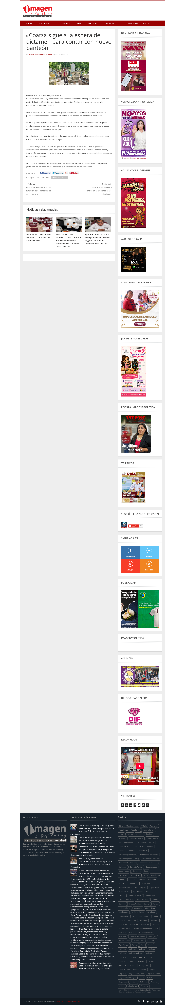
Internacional (150, 908)
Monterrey (145, 924)
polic (142, 945)
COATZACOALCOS (126, 842)
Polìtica (122, 961)
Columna (132, 850)
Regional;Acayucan (136, 974)
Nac (156, 928)
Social (133, 982)
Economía (152, 879)
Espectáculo (154, 887)
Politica (142, 957)
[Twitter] (148, 1001)
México (122, 920)
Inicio (29, 23)
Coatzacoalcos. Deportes (143, 846)
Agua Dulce (123, 830)
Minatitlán (143, 920)
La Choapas (123, 912)
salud (142, 978)
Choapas (122, 838)
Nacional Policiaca (146, 932)
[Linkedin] (156, 1001)
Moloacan (123, 924)
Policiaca (132, 949)
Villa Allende (132, 986)
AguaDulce (135, 830)
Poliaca (134, 945)
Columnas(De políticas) (128, 863)
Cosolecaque (124, 871)
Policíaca (142, 949)
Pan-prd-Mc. (123, 945)
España (143, 887)
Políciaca (152, 949)
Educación (134, 883)
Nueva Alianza (124, 941)
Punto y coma (130, 965)
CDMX (138, 834)
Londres (156, 916)
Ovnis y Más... (139, 941)
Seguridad (123, 982)
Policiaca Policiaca (136, 953)
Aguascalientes (148, 830)
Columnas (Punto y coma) (129, 859)
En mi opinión (147, 883)
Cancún (130, 834)
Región (152, 969)
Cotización (137, 871)
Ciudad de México (136, 838)
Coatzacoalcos (45, 23)
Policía (150, 945)
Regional (122, 974)
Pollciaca (151, 961)
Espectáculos (138, 891)
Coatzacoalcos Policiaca (145, 842)
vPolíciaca (144, 986)
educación (123, 883)
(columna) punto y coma (128, 826)
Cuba (146, 871)
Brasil (121, 834)
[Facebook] (143, 1001)
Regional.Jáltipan (153, 974)
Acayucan (153, 826)
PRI (120, 965)
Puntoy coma (144, 965)
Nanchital (122, 937)
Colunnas (122, 867)
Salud (149, 978)
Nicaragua (152, 937)
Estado (78, 23)
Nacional (92, 23)
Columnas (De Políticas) (149, 854)
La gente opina (138, 912)
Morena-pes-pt (125, 928)
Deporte (122, 879)
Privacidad (60, 1001)
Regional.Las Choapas (127, 978)
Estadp (146, 904)
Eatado (142, 879)
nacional (122, 932)
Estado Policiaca (142, 900)
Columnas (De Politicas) (128, 854)
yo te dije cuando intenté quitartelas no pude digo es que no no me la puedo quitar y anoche (139, 991)
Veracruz (154, 982)
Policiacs (122, 957)
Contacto (148, 23)
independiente (125, 908)
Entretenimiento (128, 23)
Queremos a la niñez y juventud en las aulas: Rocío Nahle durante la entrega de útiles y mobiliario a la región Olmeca (96, 966)
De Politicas (123, 875)
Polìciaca (122, 953)
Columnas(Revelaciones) (149, 863)
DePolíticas (155, 875)
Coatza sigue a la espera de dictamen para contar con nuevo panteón (69, 41)
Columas (122, 850)
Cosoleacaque (151, 867)
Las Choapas (124, 916)
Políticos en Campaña (136, 961)
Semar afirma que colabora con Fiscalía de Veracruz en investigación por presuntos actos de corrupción (95, 840)
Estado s (155, 900)
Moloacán (134, 924)
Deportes (132, 879)
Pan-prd (150, 941)
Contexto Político (136, 867)
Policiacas (150, 953)
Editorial (69, 1001)
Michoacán (132, 920)
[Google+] (152, 1001)
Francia (155, 904)
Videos (121, 986)
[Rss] (139, 1001)
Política (151, 957)
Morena (156, 924)
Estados (122, 904)
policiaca (122, 949)
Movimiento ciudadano (143, 928)
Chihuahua (148, 834)
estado (149, 891)
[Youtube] (161, 1001)
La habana (151, 912)
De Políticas (135, 875)
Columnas (109, 23)
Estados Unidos (135, 904)
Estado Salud (150, 896)
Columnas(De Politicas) (150, 859)
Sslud (140, 982)
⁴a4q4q (144, 826)
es (136, 887)
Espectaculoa (124, 891)
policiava (132, 957)
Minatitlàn (154, 920)
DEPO (146, 875)
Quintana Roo (124, 969)
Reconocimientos (139, 969)
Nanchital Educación (137, 937)
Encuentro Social (125, 887)
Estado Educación (134, 896)
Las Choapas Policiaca (141, 916)
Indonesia (138, 908)
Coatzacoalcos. (125, 846)
